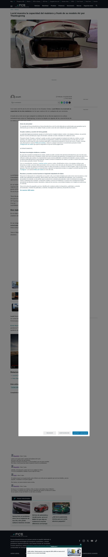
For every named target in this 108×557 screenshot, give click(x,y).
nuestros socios (43, 163)
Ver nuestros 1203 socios (27, 190)
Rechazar (50, 433)
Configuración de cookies (26, 144)
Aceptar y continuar (80, 433)
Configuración (64, 433)
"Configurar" (23, 169)
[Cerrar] (81, 544)
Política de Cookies (40, 142)
